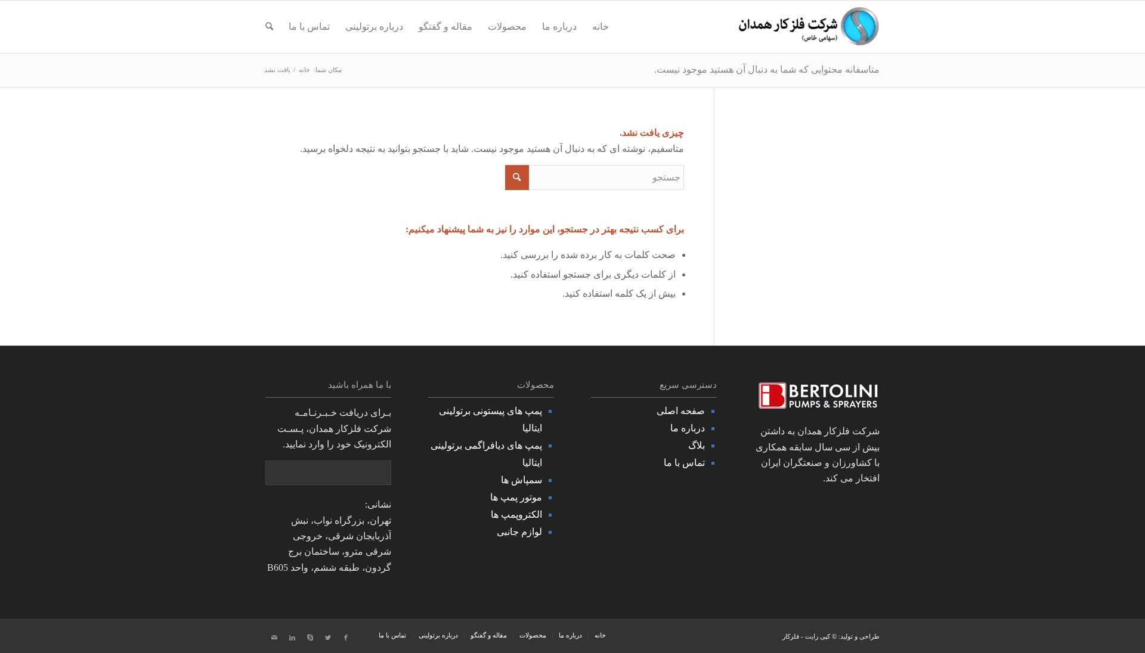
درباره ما (687, 428)
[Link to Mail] (274, 637)
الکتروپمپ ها (516, 514)
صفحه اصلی (681, 411)
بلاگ (696, 445)
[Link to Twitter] (328, 637)
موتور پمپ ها (516, 497)
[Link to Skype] (310, 637)
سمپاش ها (521, 480)
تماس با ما (684, 463)
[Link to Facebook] (346, 637)
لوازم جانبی (519, 532)
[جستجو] (269, 27)
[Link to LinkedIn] (292, 637)
